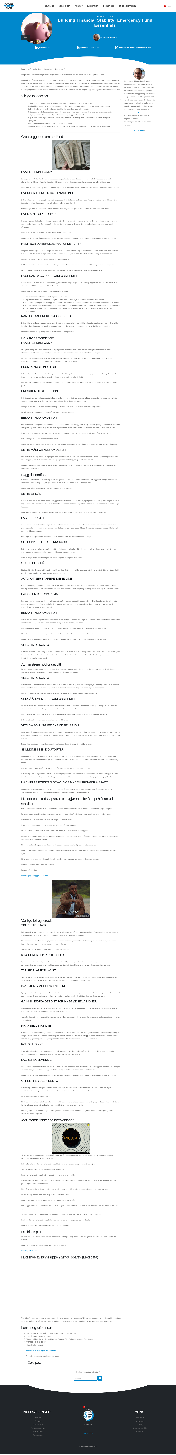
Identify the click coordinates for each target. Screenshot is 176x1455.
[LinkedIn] (139, 112)
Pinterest (38, 1421)
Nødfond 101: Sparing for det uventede (41, 1351)
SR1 (111, 16)
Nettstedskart (38, 1435)
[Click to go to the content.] (88, 62)
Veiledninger (64, 6)
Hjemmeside (49, 6)
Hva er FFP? (139, 130)
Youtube (38, 1418)
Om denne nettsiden (127, 6)
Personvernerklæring (38, 1428)
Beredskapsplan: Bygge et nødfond (34, 876)
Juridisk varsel (38, 1432)
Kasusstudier (92, 6)
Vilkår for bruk (38, 1425)
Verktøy (78, 6)
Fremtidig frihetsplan (29, 1251)
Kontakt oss (108, 6)
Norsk (169, 6)
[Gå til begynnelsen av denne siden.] (88, 1386)
